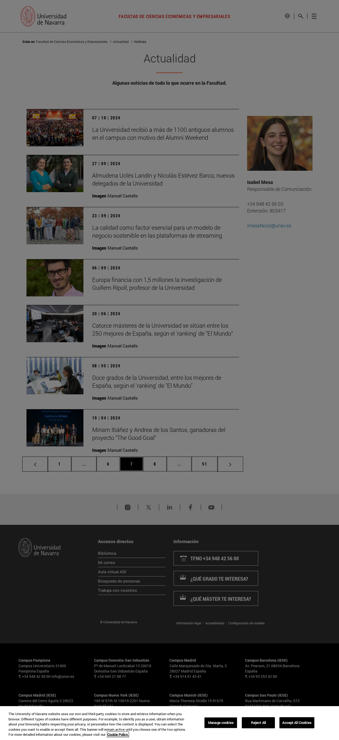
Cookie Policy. (118, 734)
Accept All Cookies (296, 722)
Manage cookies (221, 722)
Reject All (258, 722)
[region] (169, 723)
